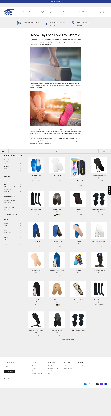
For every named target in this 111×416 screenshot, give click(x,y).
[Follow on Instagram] (8, 378)
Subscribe (9, 371)
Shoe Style (7, 176)
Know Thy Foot (41, 12)
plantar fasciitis (33, 140)
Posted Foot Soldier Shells (99, 241)
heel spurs (40, 140)
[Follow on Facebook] (4, 378)
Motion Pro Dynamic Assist (36, 330)
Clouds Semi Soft (78, 300)
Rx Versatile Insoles (57, 241)
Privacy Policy (35, 370)
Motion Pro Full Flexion (99, 270)
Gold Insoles (57, 300)
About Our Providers (58, 1)
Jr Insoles (78, 270)
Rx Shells (78, 209)
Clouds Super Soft (36, 270)
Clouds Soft (78, 241)
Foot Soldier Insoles (36, 175)
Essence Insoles (57, 209)
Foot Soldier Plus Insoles (99, 175)
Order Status (51, 370)
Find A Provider (83, 12)
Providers (31, 12)
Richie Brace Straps (36, 209)
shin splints (52, 140)
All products (67, 365)
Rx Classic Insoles (57, 330)
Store (24, 12)
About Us (34, 365)
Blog (49, 12)
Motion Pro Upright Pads (78, 330)
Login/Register (51, 365)
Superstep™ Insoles (78, 180)
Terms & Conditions (37, 373)
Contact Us (73, 12)
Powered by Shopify (20, 383)
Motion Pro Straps (99, 300)
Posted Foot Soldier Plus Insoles (36, 301)
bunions (45, 140)
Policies (65, 12)
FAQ (49, 373)
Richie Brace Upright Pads (99, 209)
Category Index (68, 368)
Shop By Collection (9, 155)
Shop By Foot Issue (9, 196)
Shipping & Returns (53, 368)
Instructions (57, 12)
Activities (6, 219)
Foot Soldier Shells (57, 175)
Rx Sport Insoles (36, 241)
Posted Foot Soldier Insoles (57, 270)
